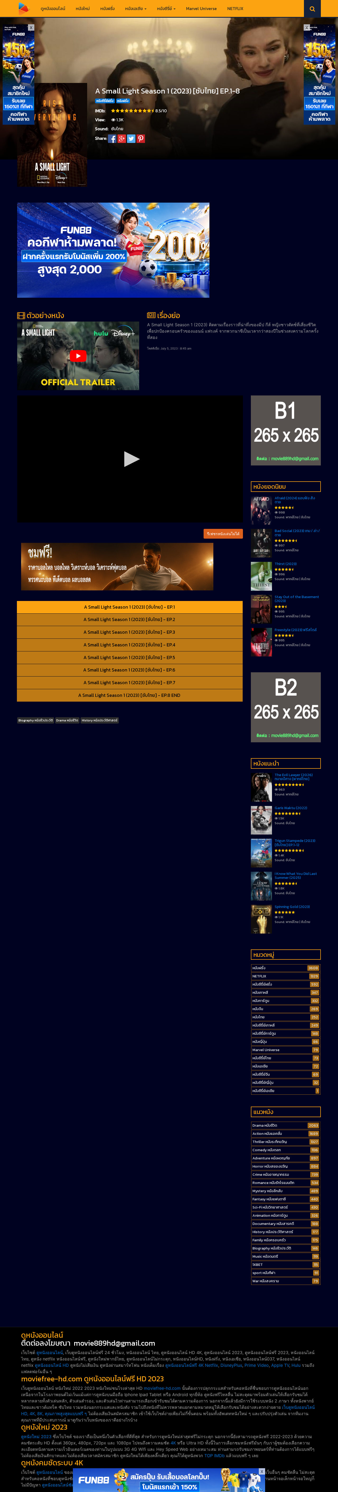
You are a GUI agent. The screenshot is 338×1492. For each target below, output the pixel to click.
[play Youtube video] (78, 355)
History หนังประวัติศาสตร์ (100, 720)
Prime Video (257, 1365)
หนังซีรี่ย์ (165, 8)
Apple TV (280, 1365)
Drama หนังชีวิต (67, 720)
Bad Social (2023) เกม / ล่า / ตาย (297, 533)
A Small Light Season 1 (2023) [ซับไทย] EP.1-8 (167, 90)
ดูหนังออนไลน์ (53, 8)
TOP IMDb (214, 1455)
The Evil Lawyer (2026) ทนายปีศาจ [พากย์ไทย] (294, 777)
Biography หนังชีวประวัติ (35, 720)
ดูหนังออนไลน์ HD (52, 1365)
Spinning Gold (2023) (292, 907)
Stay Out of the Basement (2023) (297, 599)
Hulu (296, 1365)
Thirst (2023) (286, 564)
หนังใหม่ (83, 8)
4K (173, 1443)
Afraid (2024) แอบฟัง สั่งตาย (295, 500)
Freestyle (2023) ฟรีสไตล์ (296, 630)
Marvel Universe (201, 8)
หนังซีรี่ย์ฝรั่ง (105, 101)
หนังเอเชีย (134, 8)
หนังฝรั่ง (107, 8)
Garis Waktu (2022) (291, 808)
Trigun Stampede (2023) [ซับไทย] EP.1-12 (295, 842)
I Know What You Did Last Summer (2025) (296, 875)
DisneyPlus (231, 1365)
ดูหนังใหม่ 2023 (36, 1436)
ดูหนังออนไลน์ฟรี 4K (184, 1365)
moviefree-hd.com (162, 1388)
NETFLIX (235, 8)
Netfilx (211, 1365)
